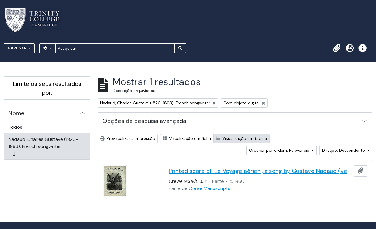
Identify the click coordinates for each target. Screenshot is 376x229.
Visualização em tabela (244, 138)
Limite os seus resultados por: (47, 88)
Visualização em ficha (189, 138)
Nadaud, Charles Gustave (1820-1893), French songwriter (43, 146)
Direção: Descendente (344, 150)
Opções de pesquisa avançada (144, 121)
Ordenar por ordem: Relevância (279, 150)
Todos (15, 127)
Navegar (18, 48)
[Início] (36, 20)
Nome (17, 113)
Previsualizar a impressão (130, 138)
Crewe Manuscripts (209, 188)
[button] (336, 48)
